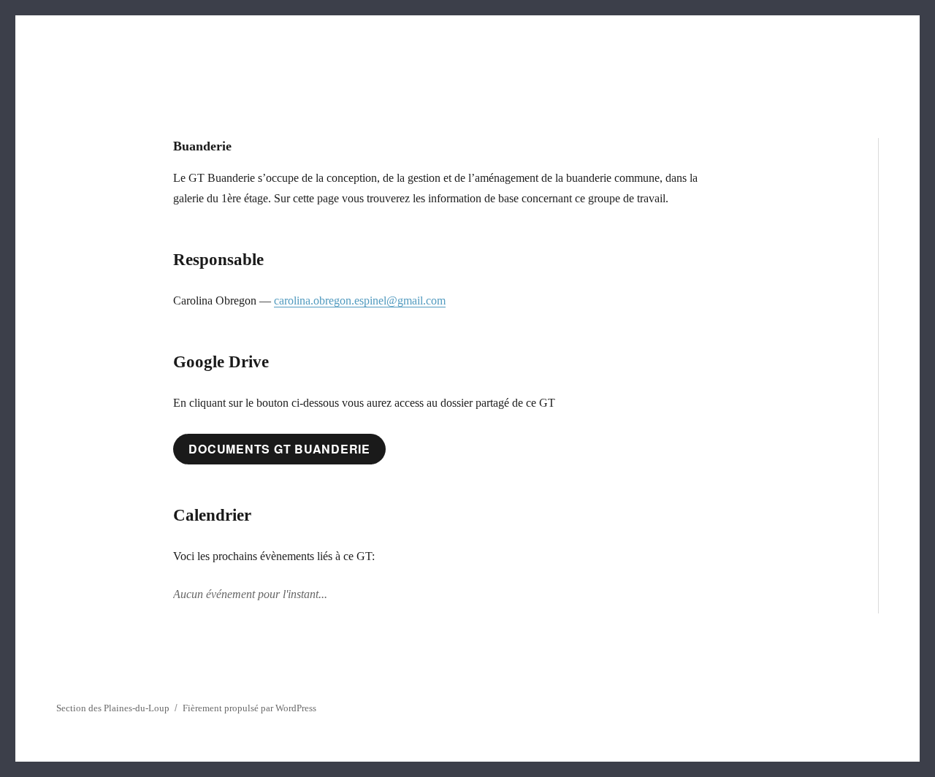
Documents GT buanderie (279, 448)
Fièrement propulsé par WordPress (249, 708)
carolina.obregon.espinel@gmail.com (360, 300)
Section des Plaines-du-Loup (112, 708)
